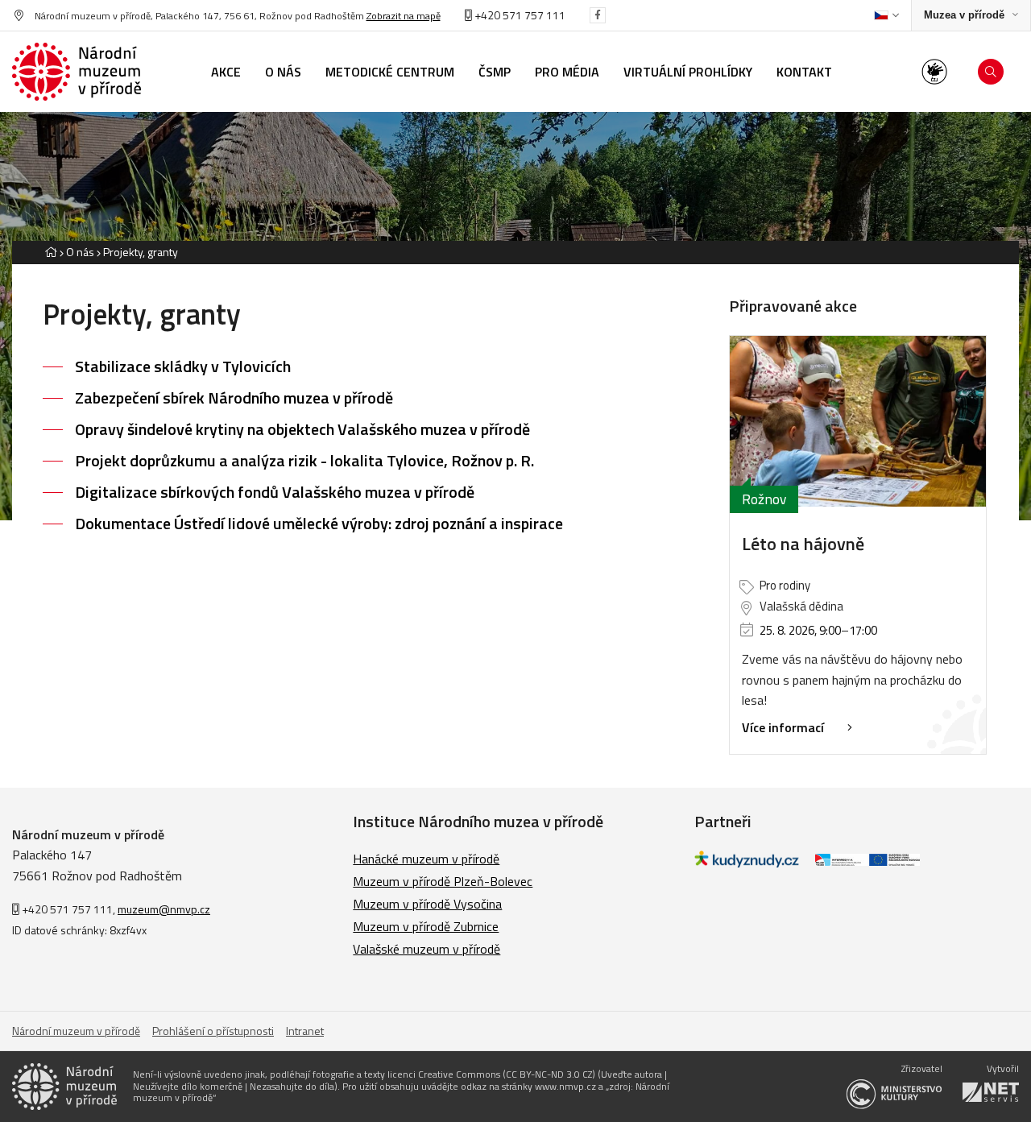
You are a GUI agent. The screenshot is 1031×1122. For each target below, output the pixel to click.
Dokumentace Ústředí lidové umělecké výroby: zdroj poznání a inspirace (319, 523)
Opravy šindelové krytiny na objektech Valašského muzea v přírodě (302, 428)
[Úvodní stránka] (76, 72)
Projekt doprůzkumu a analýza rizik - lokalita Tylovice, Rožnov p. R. (304, 460)
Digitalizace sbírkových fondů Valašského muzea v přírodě (274, 491)
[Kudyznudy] (746, 862)
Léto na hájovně (803, 543)
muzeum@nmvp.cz (164, 908)
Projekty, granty (140, 251)
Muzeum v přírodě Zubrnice (426, 926)
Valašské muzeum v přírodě (426, 948)
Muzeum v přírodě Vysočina (427, 903)
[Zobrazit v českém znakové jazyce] (934, 71)
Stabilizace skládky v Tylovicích (183, 366)
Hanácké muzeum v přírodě (426, 858)
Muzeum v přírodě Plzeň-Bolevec (442, 881)
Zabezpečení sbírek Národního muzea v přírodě (234, 397)
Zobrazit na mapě (403, 15)
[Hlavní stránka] (50, 251)
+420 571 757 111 (518, 14)
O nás (80, 251)
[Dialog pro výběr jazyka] (886, 15)
